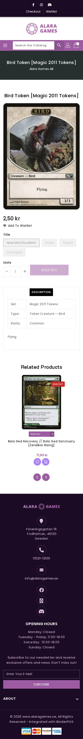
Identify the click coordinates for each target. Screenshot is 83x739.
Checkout (33, 11)
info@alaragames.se (41, 578)
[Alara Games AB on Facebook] (33, 5)
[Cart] (76, 45)
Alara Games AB (41, 69)
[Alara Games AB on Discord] (49, 5)
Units (7, 262)
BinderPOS (65, 721)
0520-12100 (41, 558)
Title (6, 234)
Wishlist (51, 11)
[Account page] (68, 45)
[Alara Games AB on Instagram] (41, 5)
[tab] (41, 292)
